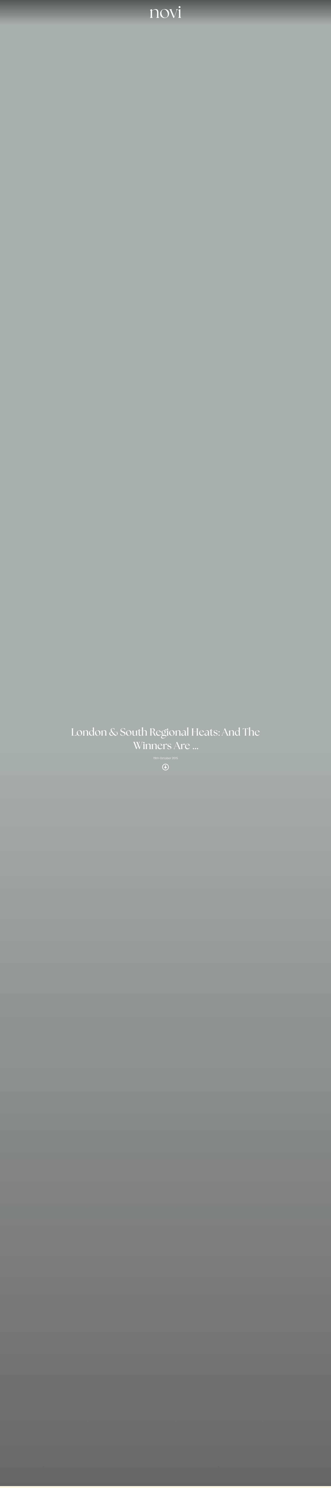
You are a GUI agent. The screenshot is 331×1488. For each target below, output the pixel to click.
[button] (256, 29)
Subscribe (177, 29)
